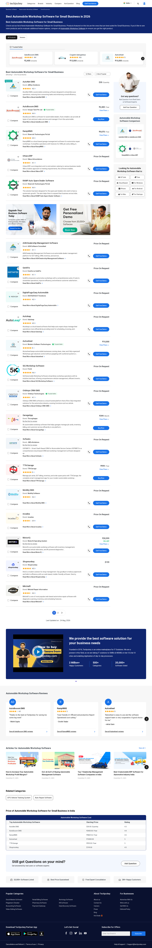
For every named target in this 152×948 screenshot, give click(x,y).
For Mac (123, 194)
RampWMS (27, 131)
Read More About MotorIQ (32, 552)
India (128, 3)
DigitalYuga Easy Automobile (35, 292)
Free (138, 177)
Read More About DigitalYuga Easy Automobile (40, 305)
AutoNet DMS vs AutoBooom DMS (130, 137)
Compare (58, 3)
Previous (9, 58)
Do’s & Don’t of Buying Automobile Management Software (56, 773)
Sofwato (26, 439)
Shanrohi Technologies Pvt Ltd (39, 134)
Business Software (11, 9)
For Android (138, 189)
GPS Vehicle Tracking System (18, 798)
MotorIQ (26, 538)
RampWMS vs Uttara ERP (130, 155)
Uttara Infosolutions (35, 159)
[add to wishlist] (18, 82)
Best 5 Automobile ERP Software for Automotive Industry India (128, 773)
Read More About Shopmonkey (34, 577)
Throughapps (32, 418)
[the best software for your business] (14, 4)
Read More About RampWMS (33, 146)
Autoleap (27, 316)
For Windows (138, 183)
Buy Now (101, 119)
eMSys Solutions (34, 85)
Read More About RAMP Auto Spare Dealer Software (42, 196)
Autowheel (27, 341)
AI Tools (123, 177)
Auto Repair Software (43, 798)
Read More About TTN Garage (34, 481)
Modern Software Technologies (39, 344)
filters (89, 74)
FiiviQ (30, 369)
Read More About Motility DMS (34, 503)
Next (142, 58)
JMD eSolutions (33, 442)
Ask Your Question (130, 107)
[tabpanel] (76, 654)
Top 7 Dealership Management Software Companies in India (90, 773)
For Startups (138, 194)
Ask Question (69, 3)
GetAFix (26, 268)
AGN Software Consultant (37, 246)
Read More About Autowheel (33, 356)
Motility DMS (28, 490)
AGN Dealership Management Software (40, 243)
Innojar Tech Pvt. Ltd (35, 109)
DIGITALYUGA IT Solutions (37, 295)
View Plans (103, 110)
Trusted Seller (17, 47)
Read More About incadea (32, 527)
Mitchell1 (27, 586)
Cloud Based (123, 183)
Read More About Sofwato (32, 456)
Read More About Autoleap (32, 332)
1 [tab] (76, 680)
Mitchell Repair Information (38, 589)
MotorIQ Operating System (37, 541)
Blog (78, 3)
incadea (26, 514)
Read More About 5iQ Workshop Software (38, 381)
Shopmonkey (28, 561)
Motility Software (34, 493)
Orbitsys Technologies (36, 393)
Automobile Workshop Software (28, 9)
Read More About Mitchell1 (33, 602)
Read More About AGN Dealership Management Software (43, 258)
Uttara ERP (27, 156)
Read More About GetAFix (32, 283)
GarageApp (28, 415)
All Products (11, 37)
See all (141, 748)
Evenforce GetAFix (34, 271)
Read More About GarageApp (33, 430)
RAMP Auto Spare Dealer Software (38, 180)
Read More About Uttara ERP (33, 171)
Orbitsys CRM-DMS (31, 390)
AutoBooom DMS (30, 106)
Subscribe (138, 934)
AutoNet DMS (29, 82)
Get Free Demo (101, 95)
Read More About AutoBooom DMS (35, 122)
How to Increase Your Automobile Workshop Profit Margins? (19, 773)
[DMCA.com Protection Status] (41, 935)
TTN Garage (28, 465)
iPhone (123, 189)
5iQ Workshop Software (33, 366)
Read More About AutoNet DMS (34, 97)
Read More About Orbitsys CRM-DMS (36, 406)
